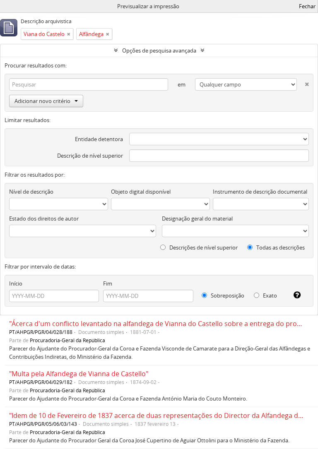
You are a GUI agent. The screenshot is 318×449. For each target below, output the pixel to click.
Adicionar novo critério (42, 101)
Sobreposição (227, 295)
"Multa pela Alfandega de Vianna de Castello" (78, 373)
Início (15, 283)
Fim (107, 283)
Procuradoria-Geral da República (67, 340)
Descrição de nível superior (90, 155)
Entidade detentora (99, 139)
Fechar (307, 6)
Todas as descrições (280, 247)
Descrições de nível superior (203, 247)
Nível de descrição (31, 191)
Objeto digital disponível (141, 191)
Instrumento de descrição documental (260, 191)
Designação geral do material (197, 218)
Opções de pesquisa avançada (159, 50)
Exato (269, 295)
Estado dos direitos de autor (44, 218)
